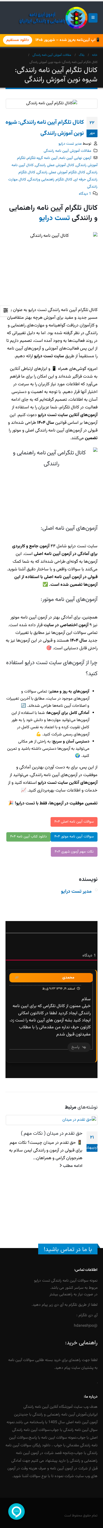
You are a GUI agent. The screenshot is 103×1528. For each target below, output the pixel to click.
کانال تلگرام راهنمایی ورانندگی (50, 179)
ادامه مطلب (72, 1166)
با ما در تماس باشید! (68, 1249)
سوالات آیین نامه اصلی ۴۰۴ (74, 822)
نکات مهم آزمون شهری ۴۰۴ (74, 851)
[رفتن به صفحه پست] (51, 1120)
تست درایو (54, 218)
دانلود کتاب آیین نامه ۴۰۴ (28, 836)
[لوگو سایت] (53, 18)
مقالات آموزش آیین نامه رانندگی (67, 151)
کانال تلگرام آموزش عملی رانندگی (61, 172)
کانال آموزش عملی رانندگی (54, 165)
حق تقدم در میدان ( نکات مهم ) (51, 1133)
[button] (93, 18)
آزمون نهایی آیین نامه (75, 158)
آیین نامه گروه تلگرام (42, 158)
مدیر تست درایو (70, 144)
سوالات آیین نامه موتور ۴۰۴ (74, 836)
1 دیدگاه (85, 194)
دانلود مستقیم (17, 40)
